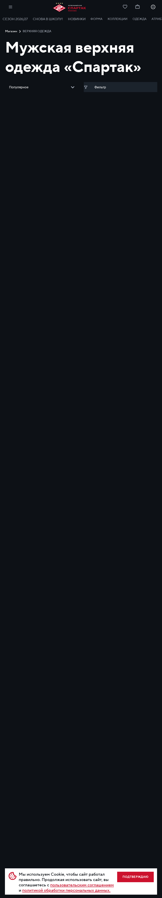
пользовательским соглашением (82, 885)
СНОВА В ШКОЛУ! (48, 19)
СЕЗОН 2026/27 (15, 19)
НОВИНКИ (77, 19)
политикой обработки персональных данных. (66, 890)
